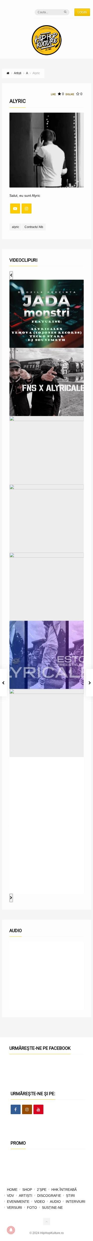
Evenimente (18, 1202)
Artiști (25, 1196)
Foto (32, 1208)
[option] (46, 314)
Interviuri (75, 1202)
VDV (10, 1196)
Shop (27, 1190)
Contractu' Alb (34, 227)
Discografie (49, 1196)
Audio (55, 1202)
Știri (70, 1196)
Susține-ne (52, 1208)
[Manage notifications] (11, 1230)
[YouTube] (15, 208)
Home (12, 1190)
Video (39, 1202)
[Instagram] (26, 208)
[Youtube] (38, 1110)
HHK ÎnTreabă (64, 1190)
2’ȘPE (41, 1190)
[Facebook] (16, 1110)
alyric (15, 227)
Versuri (14, 1208)
